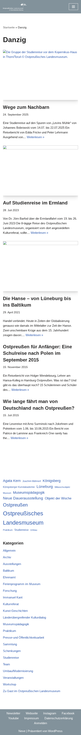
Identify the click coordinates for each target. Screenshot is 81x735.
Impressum (31, 718)
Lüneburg (45, 486)
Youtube (13, 718)
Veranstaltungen (13, 677)
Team (6, 664)
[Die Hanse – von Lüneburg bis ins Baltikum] (40, 266)
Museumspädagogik (29, 492)
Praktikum (8, 530)
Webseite (32, 713)
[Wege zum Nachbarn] (40, 75)
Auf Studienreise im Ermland (35, 202)
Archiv (7, 557)
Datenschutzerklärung (58, 718)
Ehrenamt (9, 577)
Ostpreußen (15, 505)
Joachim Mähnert (31, 481)
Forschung (10, 590)
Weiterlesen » (35, 137)
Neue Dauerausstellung (23, 498)
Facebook (68, 713)
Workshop (9, 684)
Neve (21, 731)
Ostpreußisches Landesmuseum (23, 518)
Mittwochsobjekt (62, 487)
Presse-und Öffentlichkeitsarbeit (23, 637)
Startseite (9, 27)
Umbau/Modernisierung (18, 671)
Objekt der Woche (58, 498)
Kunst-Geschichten (15, 610)
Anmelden (40, 723)
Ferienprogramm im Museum (21, 584)
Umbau (33, 530)
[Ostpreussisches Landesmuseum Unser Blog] (15, 7)
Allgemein (9, 550)
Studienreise (21, 529)
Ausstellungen (12, 564)
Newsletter (13, 713)
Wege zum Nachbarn (26, 107)
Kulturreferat (11, 604)
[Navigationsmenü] (73, 6)
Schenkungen (12, 651)
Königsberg (52, 481)
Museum (7, 493)
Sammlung (10, 644)
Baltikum (8, 570)
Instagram (49, 713)
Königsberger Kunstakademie (19, 487)
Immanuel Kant (12, 597)
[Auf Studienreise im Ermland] (40, 170)
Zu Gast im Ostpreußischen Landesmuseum (31, 691)
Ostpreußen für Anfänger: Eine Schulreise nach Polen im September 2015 (37, 353)
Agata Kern (12, 481)
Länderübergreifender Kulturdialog (24, 617)
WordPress (55, 731)
